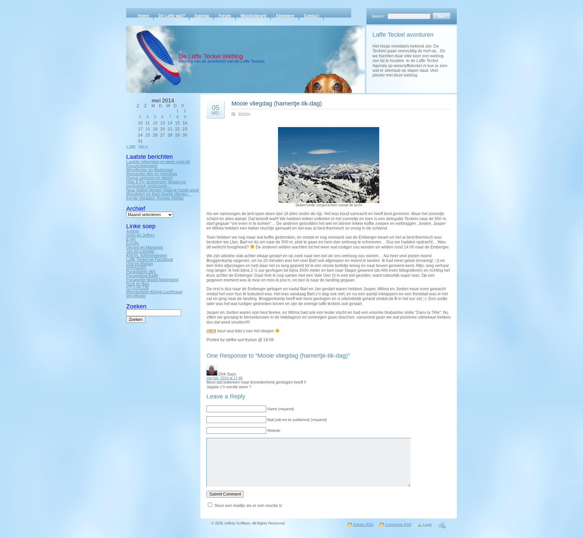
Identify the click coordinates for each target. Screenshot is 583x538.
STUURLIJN (137, 288)
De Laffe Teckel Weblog (211, 56)
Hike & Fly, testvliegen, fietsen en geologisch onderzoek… (156, 184)
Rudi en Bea (137, 283)
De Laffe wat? (172, 15)
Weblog (244, 114)
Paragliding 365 (141, 271)
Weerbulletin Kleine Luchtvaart (154, 292)
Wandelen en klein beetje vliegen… (159, 194)
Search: (378, 16)
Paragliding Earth (142, 275)
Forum (225, 15)
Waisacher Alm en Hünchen (151, 174)
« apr (131, 146)
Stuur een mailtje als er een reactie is (248, 505)
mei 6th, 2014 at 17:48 (224, 378)
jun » (143, 146)
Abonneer (285, 15)
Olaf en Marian (139, 263)
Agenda (201, 15)
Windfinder (136, 296)
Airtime (132, 231)
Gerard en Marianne (144, 247)
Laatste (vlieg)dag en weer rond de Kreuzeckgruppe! (158, 163)
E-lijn (131, 239)
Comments (398, 524)
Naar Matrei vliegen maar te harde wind (162, 190)
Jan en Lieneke (140, 251)
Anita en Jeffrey (140, 235)
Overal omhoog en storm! (149, 178)
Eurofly (132, 243)
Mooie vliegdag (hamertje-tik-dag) (276, 103)
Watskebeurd (253, 15)
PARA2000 (136, 267)
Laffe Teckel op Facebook (149, 259)
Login (427, 524)
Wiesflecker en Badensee (149, 170)
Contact (311, 15)
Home (143, 15)
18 (147, 129)
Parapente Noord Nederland (152, 279)
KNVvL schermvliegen (146, 255)
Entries (363, 524)
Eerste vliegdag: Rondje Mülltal (155, 198)
